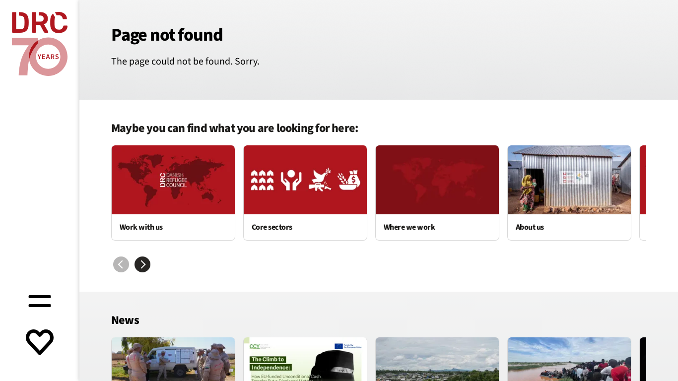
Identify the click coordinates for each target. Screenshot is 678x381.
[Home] (40, 44)
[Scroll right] (142, 264)
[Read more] (173, 193)
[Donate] (40, 343)
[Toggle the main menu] (40, 300)
